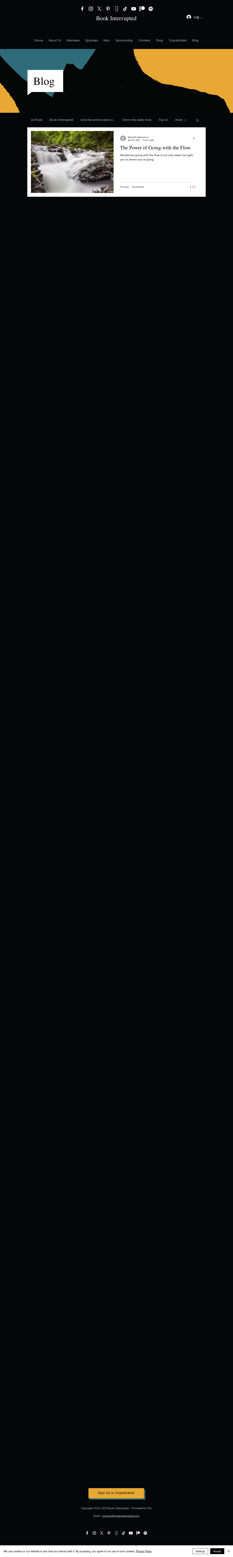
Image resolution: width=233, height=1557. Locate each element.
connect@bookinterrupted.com (120, 1516)
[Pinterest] (108, 9)
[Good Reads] (116, 9)
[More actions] (195, 138)
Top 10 (163, 120)
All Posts (36, 120)
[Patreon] (142, 9)
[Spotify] (151, 9)
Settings (200, 1551)
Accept (217, 1551)
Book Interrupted (61, 120)
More (178, 120)
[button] (73, 41)
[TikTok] (125, 9)
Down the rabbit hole (136, 120)
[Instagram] (91, 9)
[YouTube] (134, 9)
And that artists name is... (97, 120)
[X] (99, 9)
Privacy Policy (144, 1551)
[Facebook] (82, 9)
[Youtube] (131, 1533)
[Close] (228, 1551)
